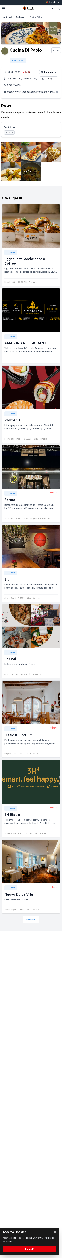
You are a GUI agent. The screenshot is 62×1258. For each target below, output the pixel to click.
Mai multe (31, 919)
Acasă (9, 17)
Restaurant (20, 17)
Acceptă (29, 1249)
